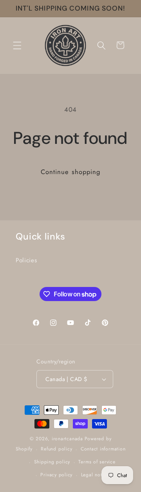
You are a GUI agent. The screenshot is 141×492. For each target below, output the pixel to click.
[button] (17, 45)
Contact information (103, 448)
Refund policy (56, 448)
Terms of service (96, 461)
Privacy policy (56, 474)
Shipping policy (52, 461)
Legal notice (95, 474)
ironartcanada (67, 438)
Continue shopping (71, 171)
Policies (26, 260)
